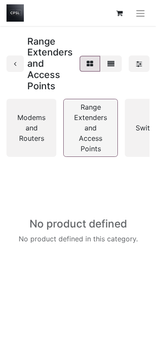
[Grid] (90, 63)
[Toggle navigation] (140, 13)
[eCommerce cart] (119, 13)
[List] (111, 63)
